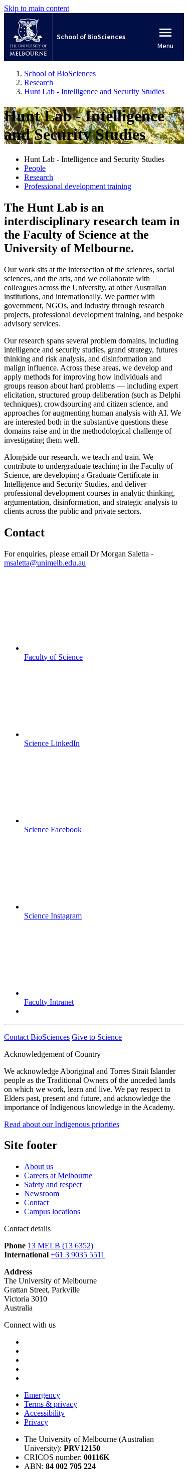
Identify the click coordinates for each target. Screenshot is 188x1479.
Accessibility (44, 1413)
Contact (36, 1202)
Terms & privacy (50, 1404)
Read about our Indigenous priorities (61, 1124)
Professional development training (77, 186)
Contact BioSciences (37, 1037)
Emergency (42, 1395)
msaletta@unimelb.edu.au (45, 563)
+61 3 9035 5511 (78, 1254)
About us (38, 1166)
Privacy (36, 1422)
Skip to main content (36, 8)
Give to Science (97, 1037)
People (35, 168)
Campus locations (52, 1211)
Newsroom (41, 1193)
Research (38, 177)
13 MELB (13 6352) (60, 1245)
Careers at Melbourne (58, 1175)
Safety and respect (53, 1184)
